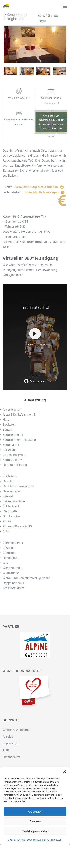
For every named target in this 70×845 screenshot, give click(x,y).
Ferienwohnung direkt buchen (36, 187)
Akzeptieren (35, 811)
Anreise (8, 736)
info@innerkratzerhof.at (53, 13)
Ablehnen (35, 821)
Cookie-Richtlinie (16, 840)
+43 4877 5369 (20, 13)
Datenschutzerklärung (38, 840)
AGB (6, 750)
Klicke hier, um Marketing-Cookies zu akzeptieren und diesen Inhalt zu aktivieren (51, 121)
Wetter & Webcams (16, 730)
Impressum (56, 840)
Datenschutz (11, 757)
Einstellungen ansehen (35, 831)
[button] (64, 772)
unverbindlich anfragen (42, 192)
